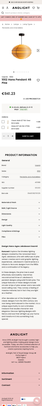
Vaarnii (5, 77)
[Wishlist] (33, 8)
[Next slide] (38, 50)
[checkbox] (3, 121)
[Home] (21, 8)
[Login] (7, 8)
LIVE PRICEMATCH (33, 99)
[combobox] (21, 12)
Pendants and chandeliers (30, 177)
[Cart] (38, 8)
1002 (11, 77)
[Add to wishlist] (38, 80)
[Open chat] (36, 400)
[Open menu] (3, 7)
